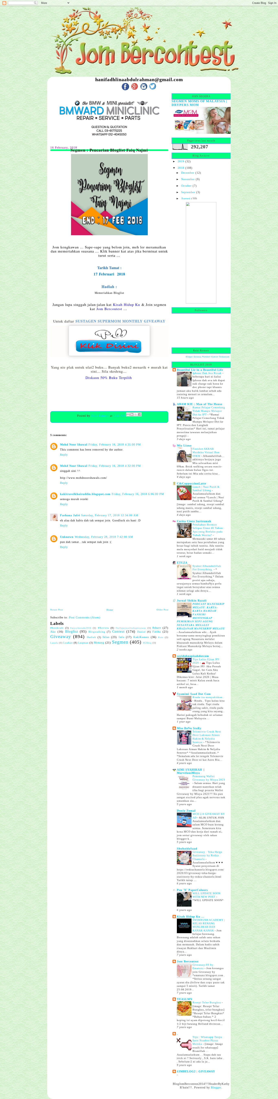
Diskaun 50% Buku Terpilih (108, 377)
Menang (99, 642)
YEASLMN (184, 999)
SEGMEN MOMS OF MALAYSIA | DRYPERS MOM (199, 103)
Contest (118, 631)
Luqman (83, 642)
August (185, 198)
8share (156, 627)
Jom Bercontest (109, 308)
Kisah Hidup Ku (126, 304)
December (187, 172)
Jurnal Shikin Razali (192, 600)
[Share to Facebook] (140, 414)
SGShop (147, 643)
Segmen (120, 642)
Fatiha (156, 631)
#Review (103, 628)
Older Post (162, 609)
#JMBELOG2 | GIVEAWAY (196, 1071)
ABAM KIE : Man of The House (199, 404)
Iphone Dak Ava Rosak (207, 373)
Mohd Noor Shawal (73, 444)
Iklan (106, 637)
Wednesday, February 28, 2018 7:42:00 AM (104, 536)
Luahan (68, 642)
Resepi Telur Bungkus (207, 1002)
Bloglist (71, 631)
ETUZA (182, 562)
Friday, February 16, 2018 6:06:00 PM (138, 494)
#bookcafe (57, 628)
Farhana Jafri (70, 515)
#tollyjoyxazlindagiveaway (131, 628)
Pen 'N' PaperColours (192, 890)
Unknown (66, 536)
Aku (53, 631)
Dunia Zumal (186, 810)
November (188, 179)
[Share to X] (136, 414)
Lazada (54, 643)
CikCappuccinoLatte (191, 483)
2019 (181, 161)
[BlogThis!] (132, 414)
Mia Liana (184, 445)
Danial (141, 631)
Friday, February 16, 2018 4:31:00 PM (115, 444)
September (188, 192)
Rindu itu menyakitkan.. (208, 697)
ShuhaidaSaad (187, 848)
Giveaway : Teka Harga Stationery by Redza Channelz (207, 855)
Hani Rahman (100, 415)
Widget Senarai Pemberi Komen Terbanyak (208, 357)
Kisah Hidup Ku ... (190, 916)
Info (121, 637)
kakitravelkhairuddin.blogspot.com (85, 494)
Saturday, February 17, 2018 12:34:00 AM (109, 515)
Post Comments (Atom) (84, 617)
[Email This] (128, 414)
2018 (181, 167)
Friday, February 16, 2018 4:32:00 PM (115, 465)
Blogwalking (97, 631)
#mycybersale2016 (80, 628)
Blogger (216, 1087)
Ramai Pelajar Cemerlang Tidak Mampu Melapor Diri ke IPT (209, 411)
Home (109, 609)
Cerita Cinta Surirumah (194, 521)
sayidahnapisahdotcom (193, 656)
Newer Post (56, 609)
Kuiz (160, 637)
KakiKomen (141, 637)
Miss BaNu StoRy (189, 728)
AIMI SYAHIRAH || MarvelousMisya (191, 771)
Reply (64, 454)
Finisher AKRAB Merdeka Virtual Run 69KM (206, 452)
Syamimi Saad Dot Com (194, 694)
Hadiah (91, 637)
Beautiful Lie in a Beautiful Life (200, 369)
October (186, 185)
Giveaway (60, 636)
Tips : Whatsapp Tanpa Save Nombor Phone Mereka (207, 1040)
